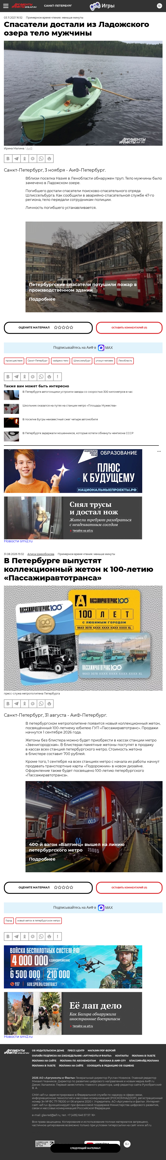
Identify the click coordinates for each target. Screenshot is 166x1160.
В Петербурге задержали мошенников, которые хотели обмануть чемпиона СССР (78, 433)
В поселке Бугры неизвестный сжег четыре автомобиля (60, 419)
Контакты (121, 1055)
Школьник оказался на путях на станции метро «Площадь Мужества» (69, 405)
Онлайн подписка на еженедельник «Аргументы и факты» (72, 1055)
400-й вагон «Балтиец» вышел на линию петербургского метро (76, 847)
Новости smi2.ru (18, 541)
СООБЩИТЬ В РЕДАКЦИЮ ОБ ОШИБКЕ (110, 1065)
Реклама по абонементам (78, 1060)
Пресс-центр (76, 1050)
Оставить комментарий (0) (129, 327)
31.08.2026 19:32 (14, 554)
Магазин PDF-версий (101, 1050)
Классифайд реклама (144, 1060)
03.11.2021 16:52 (13, 17)
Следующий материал (85, 1148)
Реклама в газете (143, 1055)
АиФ (29, 148)
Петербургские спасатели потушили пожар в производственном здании (83, 287)
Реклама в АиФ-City (112, 1060)
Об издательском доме (48, 1050)
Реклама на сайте (44, 1060)
